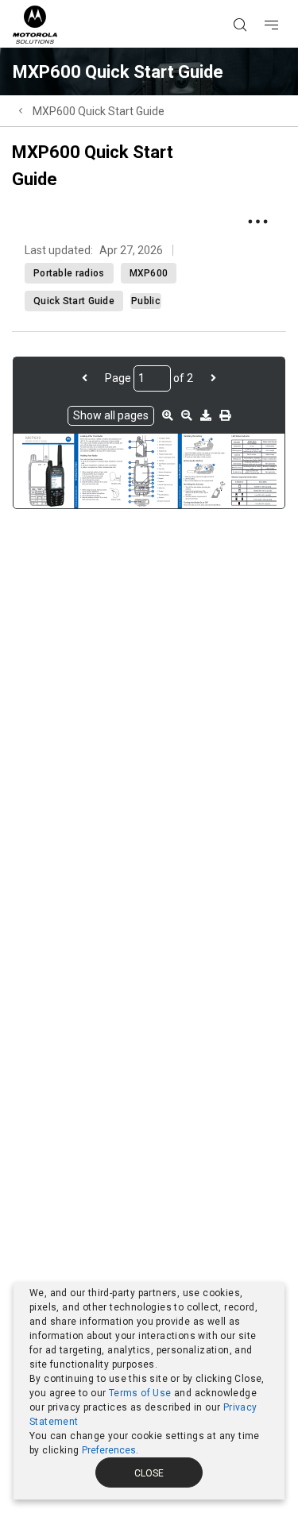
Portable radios (69, 273)
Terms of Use (140, 1393)
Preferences (109, 1450)
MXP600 (149, 273)
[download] (205, 415)
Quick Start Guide (73, 301)
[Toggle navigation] (285, 1)
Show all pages (111, 415)
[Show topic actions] (257, 221)
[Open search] (260, 1)
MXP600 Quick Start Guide (98, 111)
